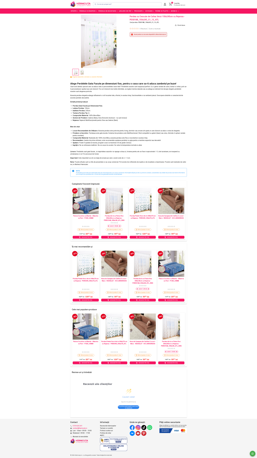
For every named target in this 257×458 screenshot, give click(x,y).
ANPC (102, 435)
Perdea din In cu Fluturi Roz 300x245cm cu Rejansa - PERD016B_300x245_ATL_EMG (114, 218)
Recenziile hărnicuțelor (108, 426)
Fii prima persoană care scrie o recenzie (128, 407)
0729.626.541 (77, 426)
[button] (74, 11)
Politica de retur (105, 433)
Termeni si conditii (106, 428)
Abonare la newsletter (80, 437)
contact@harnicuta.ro (80, 428)
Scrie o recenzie (154, 29)
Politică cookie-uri (106, 431)
